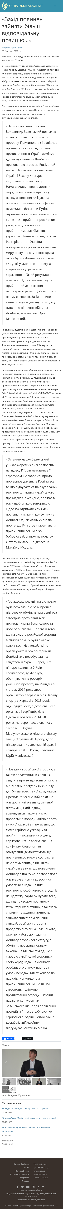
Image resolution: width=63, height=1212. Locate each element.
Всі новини (7, 1140)
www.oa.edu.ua (39, 1171)
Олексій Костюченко (12, 47)
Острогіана (24, 1178)
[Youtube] (27, 1187)
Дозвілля (25, 1181)
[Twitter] (22, 1187)
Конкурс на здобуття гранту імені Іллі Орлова (25, 1108)
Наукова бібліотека (21, 1164)
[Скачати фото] (59, 1075)
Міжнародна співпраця (19, 1174)
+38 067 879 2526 (41, 1178)
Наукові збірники (22, 1171)
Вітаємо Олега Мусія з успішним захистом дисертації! (29, 1118)
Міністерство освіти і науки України (31, 1200)
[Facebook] (18, 1187)
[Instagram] (33, 1187)
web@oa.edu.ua (31, 1196)
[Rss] (38, 1187)
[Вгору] (43, 1185)
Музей (26, 1167)
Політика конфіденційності (31, 1190)
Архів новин (8, 1143)
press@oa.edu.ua (40, 1174)
